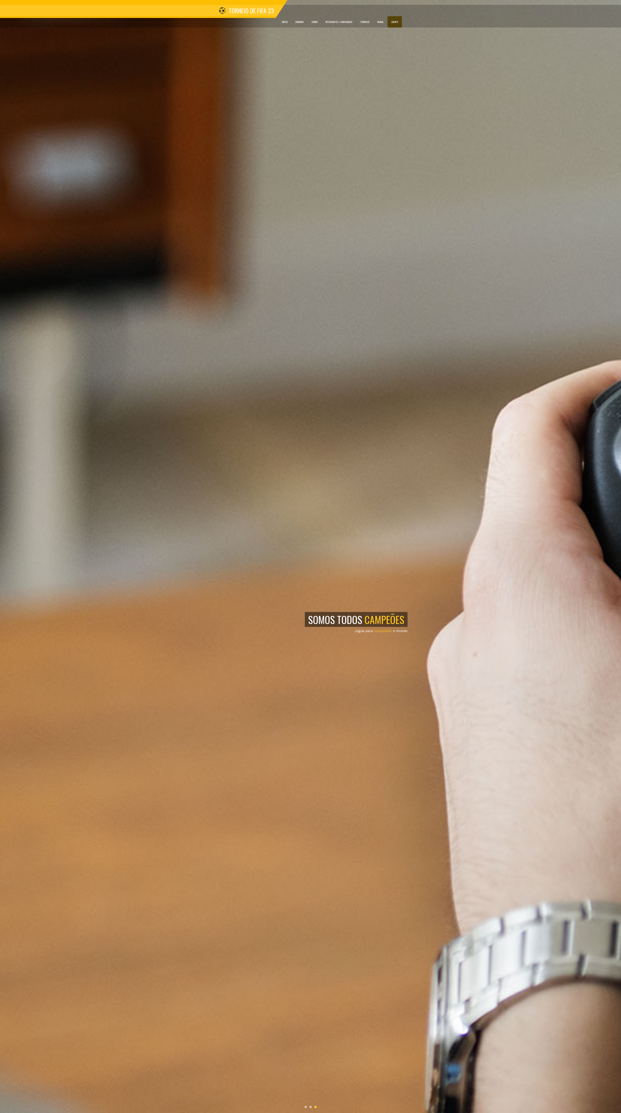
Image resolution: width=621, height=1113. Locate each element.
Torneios (365, 22)
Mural (380, 22)
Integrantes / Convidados (338, 22)
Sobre (314, 22)
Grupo (394, 22)
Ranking (299, 22)
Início (285, 22)
